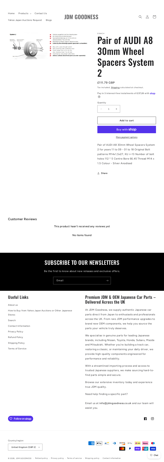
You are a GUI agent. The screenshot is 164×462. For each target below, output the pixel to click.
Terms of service (74, 458)
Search (12, 320)
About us (13, 305)
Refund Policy (15, 337)
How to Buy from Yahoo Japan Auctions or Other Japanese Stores (40, 312)
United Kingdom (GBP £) (23, 447)
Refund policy (41, 458)
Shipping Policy (16, 343)
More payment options (126, 137)
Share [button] (104, 173)
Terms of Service (17, 348)
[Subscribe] (107, 280)
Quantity (101, 102)
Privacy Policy (15, 331)
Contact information (112, 458)
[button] (24, 13)
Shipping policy (92, 458)
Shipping (115, 87)
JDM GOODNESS (24, 458)
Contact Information (19, 326)
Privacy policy (57, 458)
